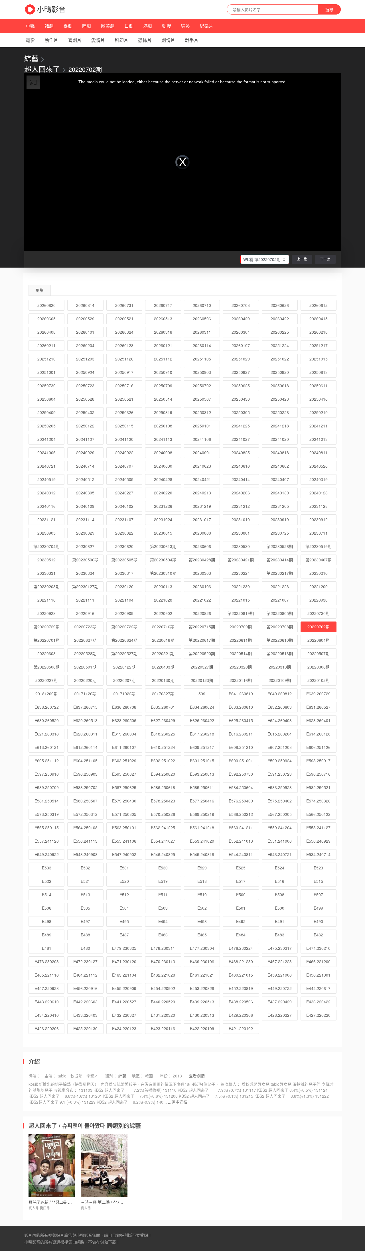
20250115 (124, 426)
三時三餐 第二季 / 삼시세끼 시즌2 (110, 1202)
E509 (241, 894)
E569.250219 (202, 814)
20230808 (202, 533)
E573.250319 (47, 814)
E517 (241, 881)
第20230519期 (318, 546)
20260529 (85, 318)
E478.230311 (163, 948)
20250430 (241, 399)
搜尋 (329, 9)
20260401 (85, 332)
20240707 (124, 466)
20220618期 (163, 640)
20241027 (241, 439)
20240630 (163, 466)
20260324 (124, 332)
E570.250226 (163, 814)
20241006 (46, 452)
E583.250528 (279, 787)
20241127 (85, 439)
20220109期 (280, 680)
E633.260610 (241, 707)
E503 (163, 908)
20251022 (280, 359)
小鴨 (30, 26)
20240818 (280, 452)
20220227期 (46, 680)
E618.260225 (163, 734)
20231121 (46, 519)
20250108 (163, 426)
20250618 (280, 385)
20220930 (318, 600)
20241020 (280, 439)
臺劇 (67, 26)
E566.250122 (318, 814)
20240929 (85, 452)
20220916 (85, 613)
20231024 (163, 519)
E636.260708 (124, 707)
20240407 (280, 479)
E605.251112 (47, 760)
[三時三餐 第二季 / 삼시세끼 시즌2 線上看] (104, 1165)
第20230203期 (46, 586)
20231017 (202, 519)
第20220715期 (202, 626)
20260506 (202, 318)
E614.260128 (318, 734)
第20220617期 (202, 640)
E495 (124, 921)
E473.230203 (47, 961)
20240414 (241, 479)
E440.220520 (163, 1002)
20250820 (280, 372)
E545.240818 (202, 854)
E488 (85, 935)
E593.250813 (202, 774)
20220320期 (241, 667)
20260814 (85, 305)
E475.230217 (279, 948)
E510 (202, 894)
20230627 (85, 546)
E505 (85, 908)
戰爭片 (191, 40)
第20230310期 (163, 573)
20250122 (85, 426)
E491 (279, 921)
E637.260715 (85, 707)
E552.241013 (241, 841)
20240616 (241, 466)
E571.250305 (124, 814)
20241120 (124, 439)
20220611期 (241, 640)
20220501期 (85, 667)
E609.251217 (202, 747)
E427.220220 (318, 1015)
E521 (85, 881)
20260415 (318, 318)
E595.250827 (124, 774)
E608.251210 (241, 747)
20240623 (202, 466)
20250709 (163, 385)
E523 (318, 868)
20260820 (46, 305)
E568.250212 (241, 814)
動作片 (51, 40)
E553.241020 (202, 841)
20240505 (124, 479)
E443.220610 (47, 1002)
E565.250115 (47, 827)
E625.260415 (241, 720)
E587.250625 (124, 787)
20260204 (85, 345)
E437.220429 (279, 1002)
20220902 (163, 613)
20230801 (241, 533)
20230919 (280, 519)
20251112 (163, 359)
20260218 (318, 332)
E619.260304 (124, 734)
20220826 (202, 613)
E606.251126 (318, 747)
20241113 (163, 439)
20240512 (85, 479)
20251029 (241, 359)
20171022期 (124, 693)
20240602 (280, 466)
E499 (318, 908)
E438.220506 (241, 1002)
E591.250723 (279, 774)
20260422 (280, 318)
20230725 (280, 533)
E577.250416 (202, 801)
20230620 (124, 546)
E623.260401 (318, 720)
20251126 (124, 359)
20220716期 (163, 626)
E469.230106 (202, 961)
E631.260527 (318, 707)
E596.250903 (85, 774)
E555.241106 (124, 841)
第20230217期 (280, 573)
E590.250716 (318, 774)
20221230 (241, 586)
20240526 (318, 466)
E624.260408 (279, 720)
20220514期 (241, 653)
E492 (241, 921)
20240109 (85, 506)
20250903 (202, 372)
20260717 (163, 305)
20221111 (85, 600)
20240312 (46, 493)
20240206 (241, 493)
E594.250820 (163, 774)
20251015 (318, 359)
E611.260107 (124, 747)
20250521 (124, 399)
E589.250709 (47, 787)
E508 (279, 894)
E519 (163, 881)
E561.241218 (202, 827)
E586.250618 (163, 787)
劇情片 (168, 40)
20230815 (163, 533)
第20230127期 (85, 586)
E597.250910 (47, 774)
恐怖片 (145, 40)
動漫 (166, 26)
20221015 (241, 600)
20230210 (318, 573)
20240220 (163, 493)
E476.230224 (241, 948)
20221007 (280, 600)
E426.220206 (47, 1028)
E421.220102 (241, 1028)
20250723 (85, 385)
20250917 (124, 372)
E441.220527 (124, 1002)
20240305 (85, 493)
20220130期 (163, 680)
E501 (241, 908)
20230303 (202, 573)
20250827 (241, 372)
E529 (202, 868)
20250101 (202, 426)
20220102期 (318, 680)
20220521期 (163, 653)
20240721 (46, 466)
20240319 (318, 479)
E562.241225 (163, 827)
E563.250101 (124, 827)
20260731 (124, 305)
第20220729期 (46, 626)
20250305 (241, 412)
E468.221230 (241, 961)
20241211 (318, 426)
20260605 (46, 318)
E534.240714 (318, 854)
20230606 (202, 546)
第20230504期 (163, 560)
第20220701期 (46, 640)
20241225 (241, 426)
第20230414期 (280, 560)
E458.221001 (318, 975)
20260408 (46, 332)
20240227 (124, 493)
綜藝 (185, 26)
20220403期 (163, 667)
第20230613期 (163, 546)
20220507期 (318, 653)
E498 (46, 921)
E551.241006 (279, 841)
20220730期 (318, 613)
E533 (46, 868)
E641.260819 (241, 693)
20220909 (124, 613)
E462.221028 (163, 975)
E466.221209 (318, 961)
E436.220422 (318, 1002)
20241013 (318, 439)
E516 (279, 881)
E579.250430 (124, 801)
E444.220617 (318, 988)
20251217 (318, 345)
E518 (202, 881)
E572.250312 (85, 814)
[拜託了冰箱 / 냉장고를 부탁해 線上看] (52, 1165)
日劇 (128, 26)
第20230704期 (46, 546)
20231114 (85, 519)
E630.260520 (47, 720)
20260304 (241, 332)
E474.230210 (318, 948)
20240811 (318, 452)
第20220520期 (202, 653)
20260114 (202, 345)
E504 (124, 908)
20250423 (280, 399)
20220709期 (241, 626)
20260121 (163, 345)
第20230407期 (318, 560)
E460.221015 (241, 975)
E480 (85, 948)
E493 (202, 921)
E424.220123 (124, 1028)
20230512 (46, 560)
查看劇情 (197, 1076)
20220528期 (85, 653)
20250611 (318, 385)
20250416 (318, 399)
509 (201, 693)
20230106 (202, 586)
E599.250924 (279, 760)
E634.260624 (202, 707)
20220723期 (85, 626)
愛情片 (98, 40)
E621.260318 (47, 734)
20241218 (280, 426)
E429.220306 (241, 1015)
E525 (241, 868)
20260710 (202, 305)
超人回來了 (42, 69)
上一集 (302, 258)
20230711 (318, 533)
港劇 (147, 26)
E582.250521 (318, 787)
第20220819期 (241, 613)
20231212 (241, 506)
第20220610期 (280, 640)
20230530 (241, 546)
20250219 (318, 412)
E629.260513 (85, 720)
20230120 (124, 586)
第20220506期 (46, 667)
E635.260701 (163, 707)
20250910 (163, 372)
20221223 (280, 586)
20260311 (202, 332)
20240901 (202, 452)
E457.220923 (47, 988)
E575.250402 (279, 801)
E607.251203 (279, 747)
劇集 (40, 290)
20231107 (124, 519)
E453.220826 (202, 988)
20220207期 (124, 680)
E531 (124, 868)
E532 (85, 868)
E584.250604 (241, 787)
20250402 (85, 412)
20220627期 (85, 640)
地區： (138, 1076)
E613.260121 (47, 747)
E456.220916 (85, 988)
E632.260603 (279, 707)
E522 (46, 881)
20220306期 (318, 667)
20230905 (46, 533)
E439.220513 (202, 1002)
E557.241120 (47, 841)
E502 (202, 908)
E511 (163, 894)
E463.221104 (124, 975)
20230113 (163, 586)
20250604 (46, 399)
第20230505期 (124, 560)
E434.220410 (47, 1015)
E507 (318, 894)
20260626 (280, 305)
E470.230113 (163, 961)
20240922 (124, 452)
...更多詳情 (177, 1102)
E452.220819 (241, 988)
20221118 (46, 600)
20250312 (202, 412)
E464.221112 (85, 975)
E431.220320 (163, 1015)
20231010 (241, 519)
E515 (318, 881)
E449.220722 (279, 988)
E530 (163, 868)
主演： (50, 1076)
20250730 (46, 385)
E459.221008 (279, 975)
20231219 (202, 506)
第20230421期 (241, 560)
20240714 (85, 466)
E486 (163, 935)
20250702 (202, 385)
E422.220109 (202, 1028)
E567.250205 (279, 814)
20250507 (202, 399)
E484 (241, 935)
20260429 (241, 318)
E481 (46, 948)
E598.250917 (318, 760)
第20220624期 (124, 640)
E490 (318, 921)
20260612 (318, 305)
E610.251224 (163, 747)
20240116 (46, 506)
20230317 (124, 573)
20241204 (46, 439)
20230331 (46, 573)
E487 (124, 935)
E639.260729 (318, 693)
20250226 (280, 412)
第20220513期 (280, 653)
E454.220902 (163, 988)
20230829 (85, 533)
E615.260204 (279, 734)
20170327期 (163, 693)
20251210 (46, 359)
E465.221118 (47, 975)
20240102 (124, 506)
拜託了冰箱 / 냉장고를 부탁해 (54, 1202)
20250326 (124, 412)
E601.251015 (202, 760)
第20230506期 (85, 560)
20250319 (163, 412)
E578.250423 (163, 801)
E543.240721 (279, 854)
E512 (124, 894)
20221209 (318, 586)
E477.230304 (202, 948)
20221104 (124, 600)
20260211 (46, 345)
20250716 (124, 385)
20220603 (46, 653)
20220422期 (124, 667)
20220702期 (318, 626)
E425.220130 (85, 1028)
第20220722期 (124, 626)
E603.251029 (124, 760)
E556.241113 (85, 841)
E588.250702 (85, 787)
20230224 (241, 573)
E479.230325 (124, 948)
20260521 (124, 318)
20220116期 (241, 680)
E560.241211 (241, 827)
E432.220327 (124, 1015)
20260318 (163, 332)
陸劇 (86, 26)
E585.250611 (202, 787)
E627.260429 (163, 720)
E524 (279, 868)
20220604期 (318, 640)
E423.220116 (163, 1028)
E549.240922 (47, 854)
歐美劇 (108, 26)
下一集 (325, 258)
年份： (166, 1076)
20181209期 (46, 693)
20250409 (46, 412)
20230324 (85, 573)
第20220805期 (280, 613)
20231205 (280, 506)
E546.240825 (163, 854)
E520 (124, 881)
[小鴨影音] (45, 9)
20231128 (318, 506)
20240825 (241, 452)
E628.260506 (124, 720)
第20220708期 (280, 626)
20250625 (241, 385)
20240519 (46, 479)
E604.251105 (85, 760)
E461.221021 (202, 975)
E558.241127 (318, 827)
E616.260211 (241, 734)
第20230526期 (280, 546)
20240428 (163, 479)
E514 (46, 894)
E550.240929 (318, 841)
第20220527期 (124, 653)
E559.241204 (279, 827)
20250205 (46, 426)
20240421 (202, 479)
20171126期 (85, 693)
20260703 (241, 305)
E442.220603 (85, 1002)
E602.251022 (163, 760)
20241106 (202, 439)
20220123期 (202, 680)
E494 (163, 921)
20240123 (318, 493)
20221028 (163, 600)
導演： (34, 1076)
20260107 (241, 345)
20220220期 (85, 680)
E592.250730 (241, 774)
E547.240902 (124, 854)
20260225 (280, 332)
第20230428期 (202, 560)
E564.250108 (85, 827)
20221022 (202, 600)
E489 (46, 935)
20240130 (280, 493)
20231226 (163, 506)
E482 (318, 935)
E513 (85, 894)
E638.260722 (47, 707)
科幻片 (121, 40)
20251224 (280, 345)
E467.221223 (279, 961)
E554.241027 (163, 841)
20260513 (163, 318)
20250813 (318, 372)
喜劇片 (75, 40)
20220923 (46, 613)
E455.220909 (124, 988)
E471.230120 (124, 961)
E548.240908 (85, 854)
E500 (279, 908)
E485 (202, 935)
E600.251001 (241, 760)
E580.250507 (85, 801)
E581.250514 (47, 801)
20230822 (124, 533)
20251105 (202, 359)
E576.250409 (241, 801)
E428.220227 (279, 1015)
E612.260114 (85, 747)
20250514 (163, 399)
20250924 (85, 372)
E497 (85, 921)
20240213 (202, 493)
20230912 (318, 519)
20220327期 (202, 667)
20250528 (85, 399)
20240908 (163, 452)
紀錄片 (206, 26)
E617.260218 (202, 734)
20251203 (85, 359)
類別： (111, 1076)
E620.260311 (85, 734)
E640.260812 (279, 693)
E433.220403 (85, 1015)
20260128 (124, 345)
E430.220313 (202, 1015)
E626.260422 (202, 720)
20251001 (46, 372)
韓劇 (49, 26)
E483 (279, 935)
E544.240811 (241, 854)
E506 (46, 908)
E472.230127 (85, 961)
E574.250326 (318, 801)
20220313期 (280, 667)
